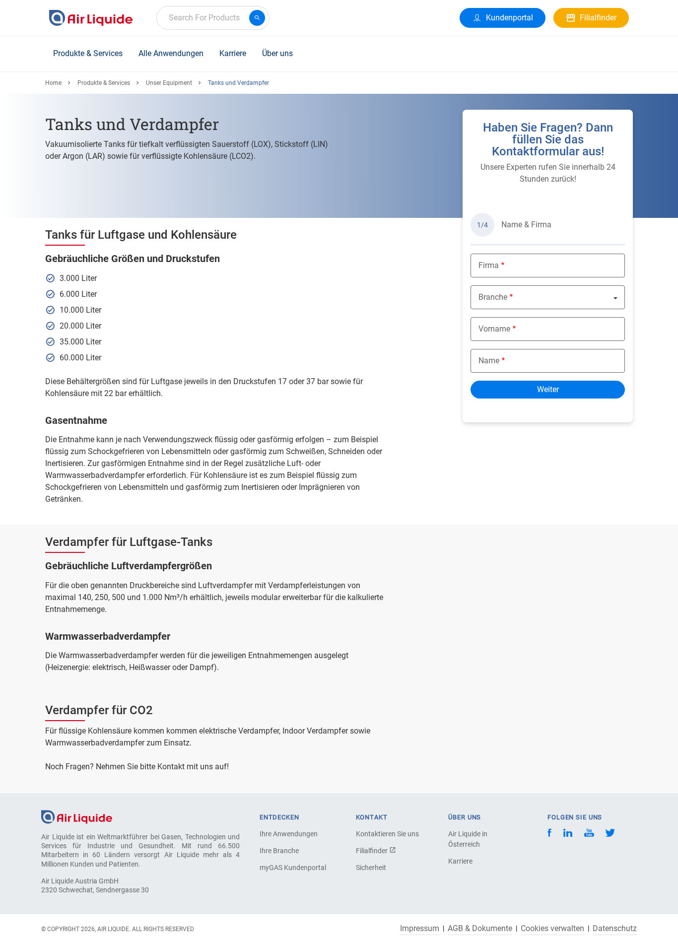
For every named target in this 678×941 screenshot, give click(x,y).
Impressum (419, 929)
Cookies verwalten (552, 929)
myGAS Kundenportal (293, 868)
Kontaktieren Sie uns (387, 834)
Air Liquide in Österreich (467, 839)
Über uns (277, 53)
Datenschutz (615, 929)
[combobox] (213, 18)
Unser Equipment (169, 83)
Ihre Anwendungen (289, 834)
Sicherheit (371, 868)
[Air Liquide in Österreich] (91, 18)
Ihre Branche (279, 851)
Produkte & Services (88, 53)
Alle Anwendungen (170, 53)
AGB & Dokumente (480, 929)
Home (53, 83)
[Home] (76, 816)
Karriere (232, 53)
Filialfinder (372, 851)
